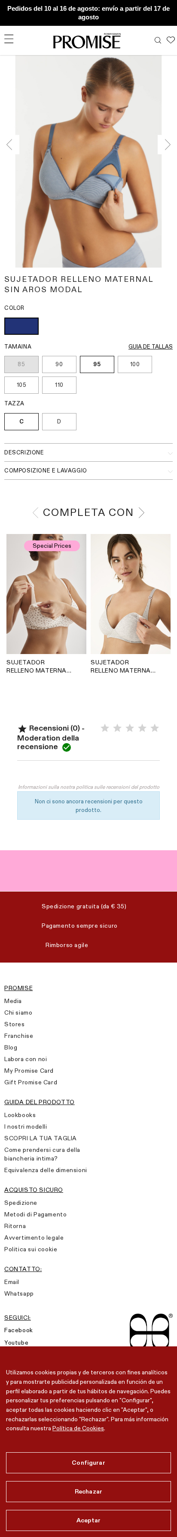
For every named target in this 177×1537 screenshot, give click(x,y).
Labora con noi (25, 1059)
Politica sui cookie (30, 1249)
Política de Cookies (78, 1428)
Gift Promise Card (30, 1082)
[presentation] (11, 144)
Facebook (18, 1330)
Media (13, 1001)
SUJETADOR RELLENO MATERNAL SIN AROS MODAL (38, 666)
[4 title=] (142, 728)
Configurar (88, 1462)
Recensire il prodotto (88, 774)
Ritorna (15, 1226)
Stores (14, 1024)
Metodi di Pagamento (35, 1214)
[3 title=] (130, 728)
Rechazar (88, 1491)
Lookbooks (20, 1115)
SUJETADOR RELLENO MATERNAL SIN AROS (122, 666)
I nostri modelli (25, 1126)
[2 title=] (117, 728)
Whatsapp (19, 1293)
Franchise (18, 1036)
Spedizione (20, 1203)
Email (11, 1282)
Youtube (16, 1342)
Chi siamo (18, 1012)
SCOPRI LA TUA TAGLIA (40, 1138)
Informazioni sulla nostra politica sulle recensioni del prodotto (88, 787)
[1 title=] (105, 728)
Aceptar (88, 1520)
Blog (10, 1047)
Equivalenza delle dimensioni (45, 1170)
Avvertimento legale (34, 1237)
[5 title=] (155, 728)
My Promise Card (29, 1070)
